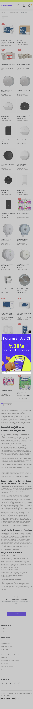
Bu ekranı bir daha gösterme (11, 373)
